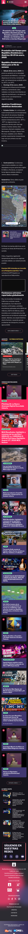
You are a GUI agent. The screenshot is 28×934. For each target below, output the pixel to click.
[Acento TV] (3, 2)
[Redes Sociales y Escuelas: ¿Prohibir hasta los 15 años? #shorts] (14, 629)
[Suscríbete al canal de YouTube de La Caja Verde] (18, 890)
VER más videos (14, 783)
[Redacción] (3, 47)
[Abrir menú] (25, 2)
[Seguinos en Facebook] (5, 856)
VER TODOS (14, 374)
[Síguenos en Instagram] (19, 899)
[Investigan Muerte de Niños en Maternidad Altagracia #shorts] (14, 739)
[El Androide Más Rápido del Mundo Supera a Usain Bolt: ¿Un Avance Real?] (14, 683)
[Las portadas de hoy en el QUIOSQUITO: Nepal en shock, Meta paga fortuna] (14, 460)
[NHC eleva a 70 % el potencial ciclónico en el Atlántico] (14, 795)
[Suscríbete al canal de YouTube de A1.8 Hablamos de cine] (18, 884)
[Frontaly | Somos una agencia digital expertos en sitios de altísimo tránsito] (8, 931)
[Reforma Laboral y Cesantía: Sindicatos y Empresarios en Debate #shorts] (14, 486)
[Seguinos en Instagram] (17, 856)
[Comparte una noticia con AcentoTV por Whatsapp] (9, 899)
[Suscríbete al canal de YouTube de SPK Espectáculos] (9, 890)
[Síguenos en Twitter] (15, 899)
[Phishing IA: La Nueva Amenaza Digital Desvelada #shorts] (14, 398)
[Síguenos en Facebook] (12, 899)
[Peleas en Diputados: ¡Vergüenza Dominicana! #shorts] (14, 765)
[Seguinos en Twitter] (11, 856)
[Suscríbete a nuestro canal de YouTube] (22, 856)
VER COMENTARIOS (15, 331)
